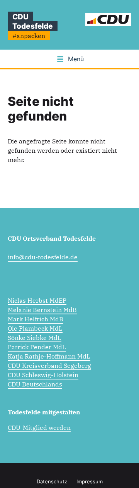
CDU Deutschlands (35, 384)
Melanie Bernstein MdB (42, 310)
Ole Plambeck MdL (35, 328)
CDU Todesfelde (32, 21)
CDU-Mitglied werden (39, 427)
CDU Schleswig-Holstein (43, 375)
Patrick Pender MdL (37, 347)
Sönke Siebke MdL (34, 337)
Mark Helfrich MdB (35, 319)
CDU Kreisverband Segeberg (49, 365)
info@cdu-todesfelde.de (43, 257)
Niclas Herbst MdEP (37, 300)
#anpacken (28, 36)
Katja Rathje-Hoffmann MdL (49, 356)
